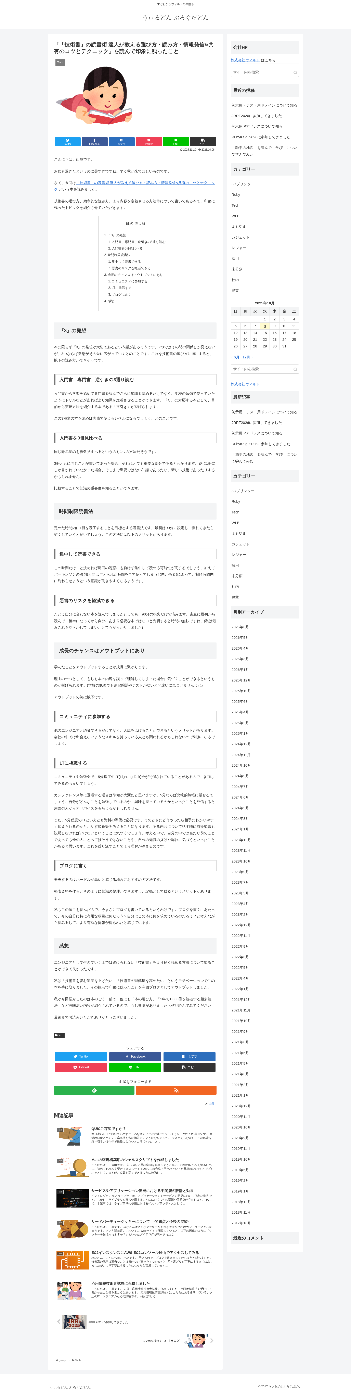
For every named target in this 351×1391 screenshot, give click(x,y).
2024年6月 (240, 797)
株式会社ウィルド (245, 60)
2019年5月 (240, 1170)
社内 (235, 280)
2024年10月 (241, 765)
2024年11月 (241, 755)
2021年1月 (240, 1095)
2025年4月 (240, 712)
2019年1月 (240, 1191)
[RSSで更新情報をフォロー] (176, 1090)
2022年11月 (241, 936)
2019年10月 (241, 1159)
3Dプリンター (243, 184)
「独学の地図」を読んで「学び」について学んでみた (264, 151)
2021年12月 (241, 1000)
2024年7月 (240, 787)
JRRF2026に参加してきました (257, 116)
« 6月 (235, 357)
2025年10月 (241, 691)
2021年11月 (241, 1010)
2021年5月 (240, 1063)
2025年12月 (241, 680)
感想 (111, 301)
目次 (129, 223)
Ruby (236, 195)
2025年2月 (240, 723)
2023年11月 (241, 850)
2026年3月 (240, 659)
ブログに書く (121, 294)
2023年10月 (241, 861)
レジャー (239, 248)
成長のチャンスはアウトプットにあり (135, 275)
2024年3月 (240, 819)
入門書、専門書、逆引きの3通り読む (139, 242)
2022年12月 (241, 925)
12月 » (248, 357)
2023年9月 (240, 872)
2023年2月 (240, 915)
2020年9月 (240, 1138)
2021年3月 (240, 1074)
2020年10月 (241, 1127)
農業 (235, 291)
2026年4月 (240, 648)
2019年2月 (240, 1180)
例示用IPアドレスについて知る (257, 126)
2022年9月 (240, 946)
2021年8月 (240, 1042)
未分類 (237, 269)
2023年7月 (240, 882)
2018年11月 (241, 1212)
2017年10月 (241, 1223)
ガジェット (241, 237)
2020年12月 (241, 1106)
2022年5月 (240, 968)
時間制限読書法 (119, 255)
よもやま (239, 227)
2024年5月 (240, 808)
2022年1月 (240, 989)
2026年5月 (240, 638)
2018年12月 (241, 1202)
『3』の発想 (117, 235)
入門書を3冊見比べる (127, 248)
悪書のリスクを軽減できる (131, 268)
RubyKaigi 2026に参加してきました (261, 137)
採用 (235, 259)
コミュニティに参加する (129, 281)
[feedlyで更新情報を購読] (94, 1090)
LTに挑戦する (122, 288)
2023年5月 (240, 893)
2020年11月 (241, 1117)
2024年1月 (240, 829)
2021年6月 (240, 1053)
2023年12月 (241, 840)
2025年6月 (240, 702)
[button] (295, 73)
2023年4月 (240, 904)
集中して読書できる (126, 261)
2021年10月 (241, 1021)
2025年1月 (240, 733)
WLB (235, 216)
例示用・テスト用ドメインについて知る (264, 105)
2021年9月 (240, 1032)
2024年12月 (241, 744)
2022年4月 (240, 978)
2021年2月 (240, 1085)
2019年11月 (241, 1149)
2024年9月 (240, 776)
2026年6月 (240, 627)
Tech (60, 1035)
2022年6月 (240, 957)
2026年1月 (240, 670)
